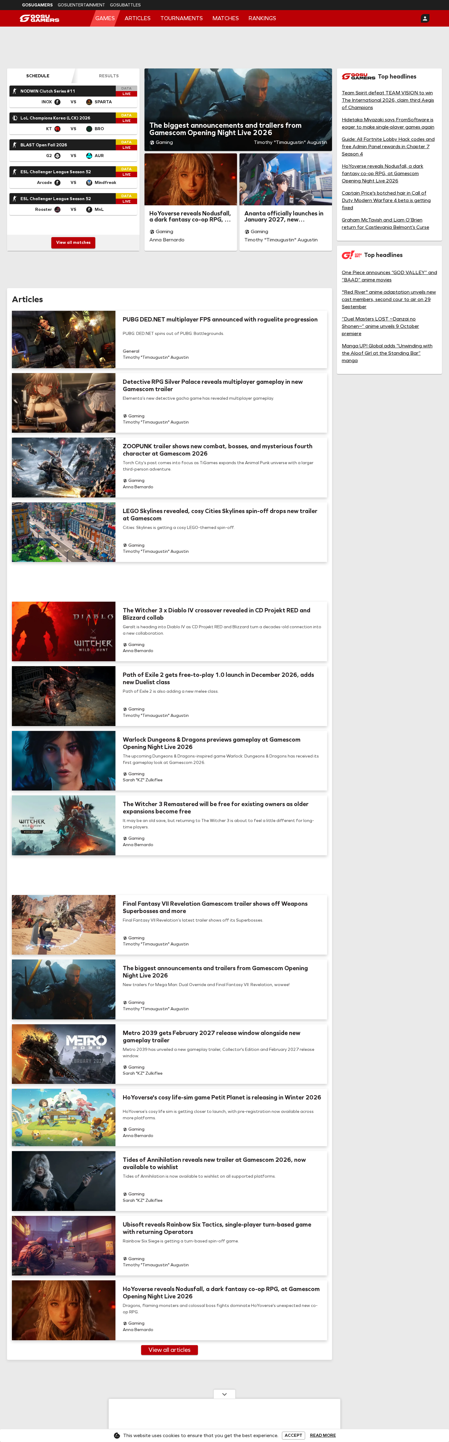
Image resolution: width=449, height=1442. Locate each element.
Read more (323, 1435)
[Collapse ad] (224, 1394)
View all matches (73, 242)
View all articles (169, 1349)
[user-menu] (425, 18)
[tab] (37, 75)
